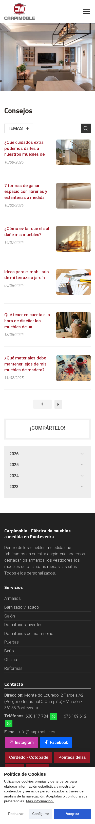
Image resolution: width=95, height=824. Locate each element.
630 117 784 (37, 716)
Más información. (40, 801)
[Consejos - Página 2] (58, 404)
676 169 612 (75, 716)
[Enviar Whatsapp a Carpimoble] (53, 716)
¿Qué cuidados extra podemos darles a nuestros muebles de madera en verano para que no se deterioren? (26, 148)
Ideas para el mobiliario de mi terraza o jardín (26, 274)
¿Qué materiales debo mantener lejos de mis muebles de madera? (25, 363)
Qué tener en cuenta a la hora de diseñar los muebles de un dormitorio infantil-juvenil (27, 321)
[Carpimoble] (19, 11)
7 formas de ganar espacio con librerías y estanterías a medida (25, 191)
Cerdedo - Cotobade (28, 757)
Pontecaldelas (72, 757)
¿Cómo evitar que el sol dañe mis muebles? (26, 231)
